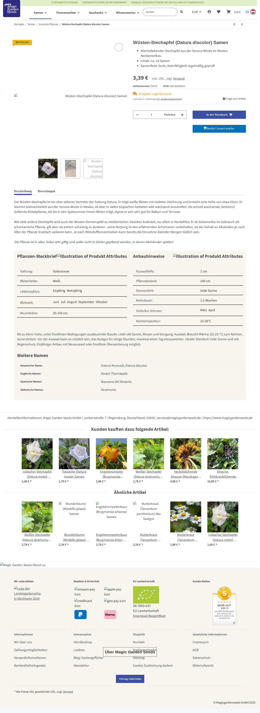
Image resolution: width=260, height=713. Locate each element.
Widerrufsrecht (203, 665)
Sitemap (139, 657)
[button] (209, 12)
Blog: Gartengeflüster (89, 657)
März (203, 310)
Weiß (56, 281)
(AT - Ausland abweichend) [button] (169, 99)
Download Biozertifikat (149, 616)
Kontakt (138, 642)
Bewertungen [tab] (46, 191)
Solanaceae (61, 271)
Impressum (201, 642)
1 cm (203, 271)
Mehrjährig (74, 290)
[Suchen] (181, 12)
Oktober (102, 302)
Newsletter (81, 665)
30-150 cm (60, 313)
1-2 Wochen (208, 300)
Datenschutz (201, 657)
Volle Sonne (208, 290)
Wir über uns (23, 642)
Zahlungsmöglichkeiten (30, 650)
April (211, 310)
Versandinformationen (30, 657)
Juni (56, 302)
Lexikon (79, 650)
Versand (179, 78)
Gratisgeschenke (144, 650)
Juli (63, 302)
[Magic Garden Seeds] (11, 12)
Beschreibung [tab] (23, 191)
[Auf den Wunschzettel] (119, 47)
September (86, 302)
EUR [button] (195, 12)
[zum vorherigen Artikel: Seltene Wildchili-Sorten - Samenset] (234, 25)
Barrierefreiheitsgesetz (30, 665)
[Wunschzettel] (218, 12)
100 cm (205, 281)
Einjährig (59, 290)
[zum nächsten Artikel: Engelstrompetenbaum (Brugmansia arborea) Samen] (242, 25)
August (72, 302)
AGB (196, 650)
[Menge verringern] (137, 115)
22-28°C (205, 321)
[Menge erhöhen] (182, 115)
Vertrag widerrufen (130, 678)
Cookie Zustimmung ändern (153, 665)
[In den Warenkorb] (17, 37)
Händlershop (83, 642)
